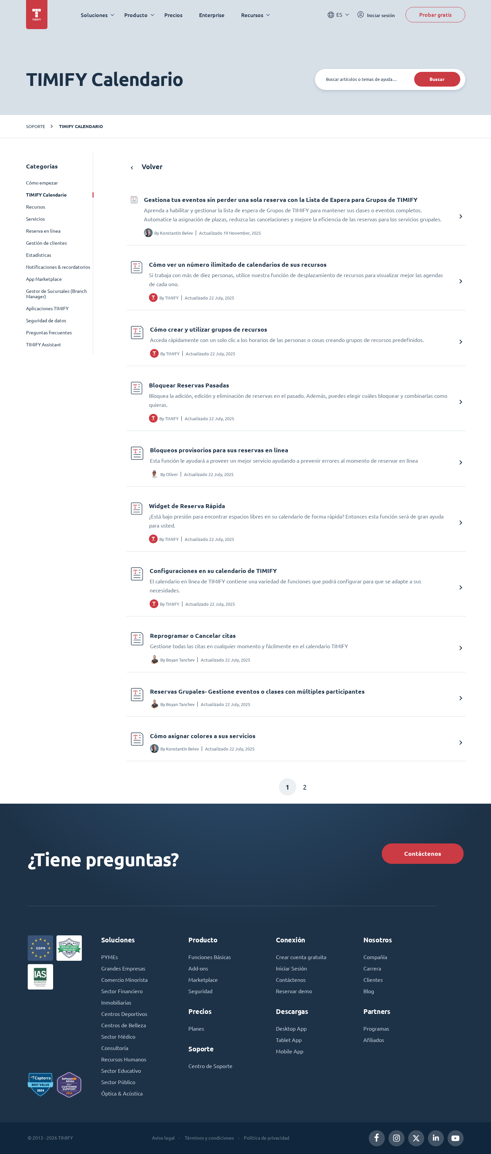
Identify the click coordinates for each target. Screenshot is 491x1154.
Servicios (35, 219)
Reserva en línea (43, 231)
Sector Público (118, 1082)
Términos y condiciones (209, 1138)
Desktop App (291, 1029)
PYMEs (109, 957)
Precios (173, 15)
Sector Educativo (121, 1071)
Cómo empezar (42, 183)
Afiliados (373, 1040)
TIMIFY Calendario (81, 126)
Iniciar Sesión (291, 968)
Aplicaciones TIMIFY (47, 308)
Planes (196, 1029)
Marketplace (203, 980)
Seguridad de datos (46, 320)
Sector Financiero (122, 991)
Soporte (35, 126)
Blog (368, 991)
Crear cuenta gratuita (301, 957)
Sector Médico (118, 1037)
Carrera (372, 968)
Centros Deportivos (124, 1014)
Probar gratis (435, 14)
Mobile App (289, 1051)
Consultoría (114, 1048)
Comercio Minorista (124, 980)
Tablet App (289, 1040)
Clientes (373, 980)
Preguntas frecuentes (49, 332)
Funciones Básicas (209, 957)
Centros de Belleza (123, 1025)
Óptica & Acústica (122, 1093)
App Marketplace (44, 279)
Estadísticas (38, 255)
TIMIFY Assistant (43, 344)
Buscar (437, 79)
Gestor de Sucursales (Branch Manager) (56, 293)
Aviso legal (163, 1138)
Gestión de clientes (46, 243)
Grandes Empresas (123, 968)
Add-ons (198, 968)
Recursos (35, 207)
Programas (376, 1029)
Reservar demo (294, 991)
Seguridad (200, 991)
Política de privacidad (266, 1138)
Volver (151, 166)
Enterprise (211, 15)
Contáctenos (422, 853)
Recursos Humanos (123, 1059)
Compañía (375, 957)
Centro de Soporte (210, 1066)
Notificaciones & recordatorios (58, 267)
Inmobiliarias (116, 1003)
